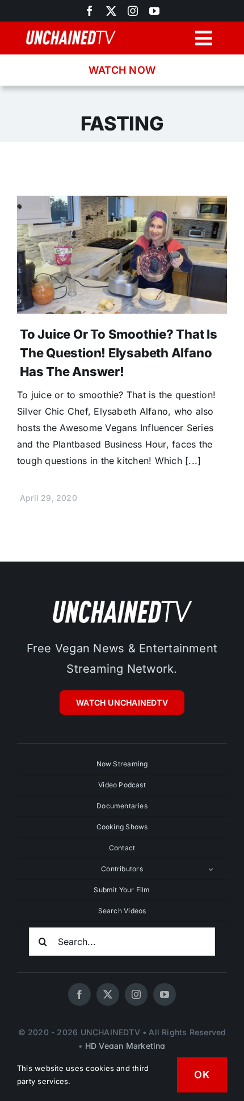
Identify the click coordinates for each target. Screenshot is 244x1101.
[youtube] (154, 11)
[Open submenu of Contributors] (211, 869)
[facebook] (79, 994)
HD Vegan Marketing (125, 1046)
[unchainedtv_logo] (122, 600)
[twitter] (111, 11)
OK (202, 1075)
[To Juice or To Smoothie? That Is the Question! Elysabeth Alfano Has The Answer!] (122, 203)
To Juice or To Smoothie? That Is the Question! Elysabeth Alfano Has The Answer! (118, 353)
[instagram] (133, 11)
